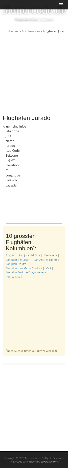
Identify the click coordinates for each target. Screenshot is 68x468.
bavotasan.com (49, 461)
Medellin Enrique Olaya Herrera (26, 272)
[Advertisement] (34, 69)
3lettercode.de (34, 10)
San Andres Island (45, 259)
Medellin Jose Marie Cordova (24, 268)
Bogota (10, 255)
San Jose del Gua (29, 255)
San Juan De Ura (16, 264)
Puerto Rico (13, 276)
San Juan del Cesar (18, 259)
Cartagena (50, 255)
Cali (48, 268)
